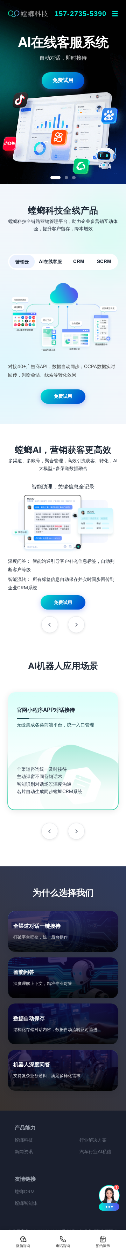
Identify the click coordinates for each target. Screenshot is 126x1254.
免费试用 (63, 67)
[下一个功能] (76, 624)
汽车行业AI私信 (95, 1151)
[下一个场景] (76, 831)
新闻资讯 (24, 1151)
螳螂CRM (25, 1191)
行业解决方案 (93, 1140)
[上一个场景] (49, 831)
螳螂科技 (24, 1140)
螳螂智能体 (26, 1203)
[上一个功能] (49, 624)
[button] (109, 1197)
